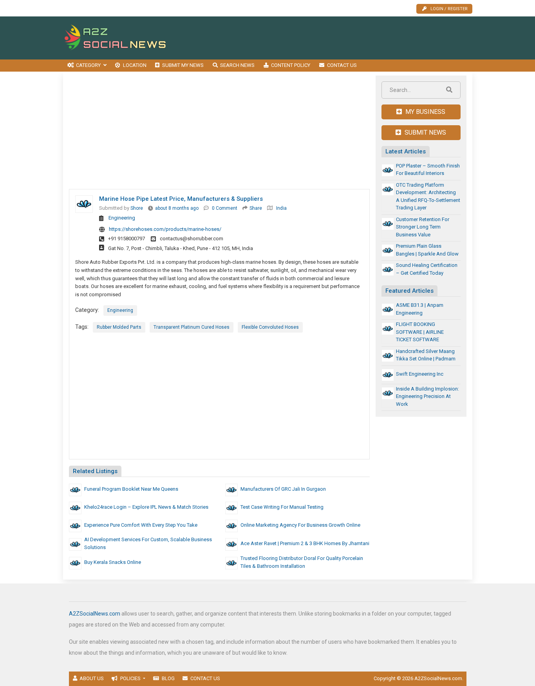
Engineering (121, 218)
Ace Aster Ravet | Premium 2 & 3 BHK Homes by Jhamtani (304, 543)
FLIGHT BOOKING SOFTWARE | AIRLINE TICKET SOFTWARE (420, 331)
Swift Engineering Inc (419, 374)
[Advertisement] (329, 38)
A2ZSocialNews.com (94, 613)
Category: (87, 310)
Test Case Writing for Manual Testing (282, 507)
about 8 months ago (177, 208)
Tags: (82, 327)
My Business (424, 111)
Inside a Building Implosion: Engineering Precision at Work (427, 396)
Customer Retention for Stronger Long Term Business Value (422, 227)
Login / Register (449, 8)
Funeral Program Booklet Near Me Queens (131, 489)
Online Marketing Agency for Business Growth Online (300, 525)
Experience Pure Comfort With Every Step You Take (140, 525)
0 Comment (224, 208)
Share (255, 208)
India (281, 208)
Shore (136, 208)
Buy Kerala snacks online (112, 562)
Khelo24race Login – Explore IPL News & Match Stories (146, 507)
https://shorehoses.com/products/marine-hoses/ (165, 229)
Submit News (424, 132)
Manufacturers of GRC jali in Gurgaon (283, 489)
